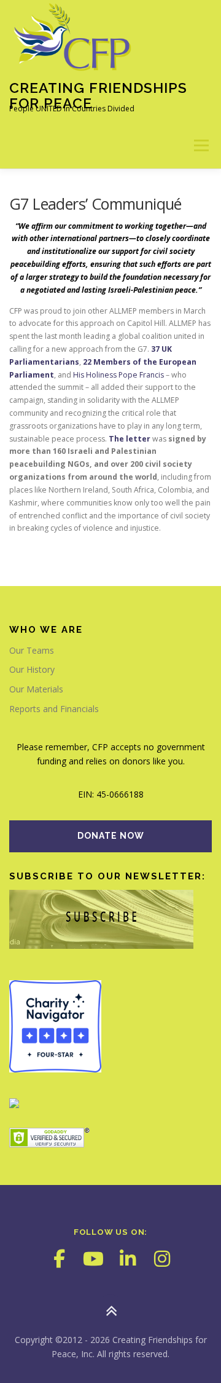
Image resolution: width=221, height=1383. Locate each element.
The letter (129, 439)
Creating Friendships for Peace (98, 95)
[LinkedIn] (127, 1259)
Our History (32, 669)
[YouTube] (93, 1259)
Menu (200, 145)
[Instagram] (162, 1259)
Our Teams (31, 650)
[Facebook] (59, 1259)
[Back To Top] (111, 1311)
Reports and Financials (54, 709)
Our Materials (36, 689)
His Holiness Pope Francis (119, 375)
